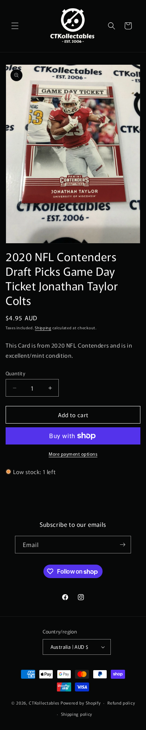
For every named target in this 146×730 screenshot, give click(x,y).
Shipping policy (76, 714)
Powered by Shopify (81, 703)
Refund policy (121, 703)
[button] (15, 26)
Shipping (43, 327)
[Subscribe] (122, 544)
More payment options (73, 453)
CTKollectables (44, 703)
